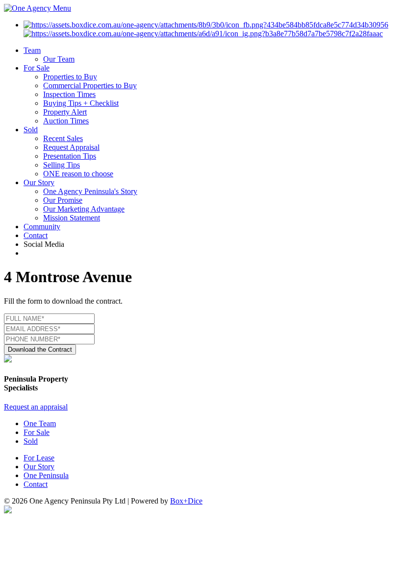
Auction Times (66, 121)
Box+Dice (186, 501)
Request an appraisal (36, 407)
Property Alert (65, 112)
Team (32, 50)
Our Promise (62, 200)
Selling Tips (61, 165)
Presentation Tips (69, 156)
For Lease (39, 458)
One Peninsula (46, 475)
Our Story (39, 182)
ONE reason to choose (78, 173)
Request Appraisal (71, 147)
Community (42, 226)
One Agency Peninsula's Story (90, 191)
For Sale (37, 68)
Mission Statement (71, 218)
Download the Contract (40, 349)
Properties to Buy (70, 76)
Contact (36, 235)
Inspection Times (69, 94)
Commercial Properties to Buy (90, 85)
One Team (40, 423)
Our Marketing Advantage (84, 209)
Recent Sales (63, 138)
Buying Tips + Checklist (81, 103)
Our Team (59, 59)
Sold (31, 129)
